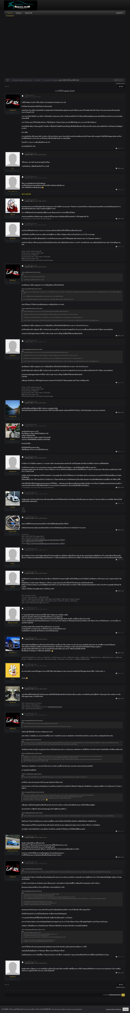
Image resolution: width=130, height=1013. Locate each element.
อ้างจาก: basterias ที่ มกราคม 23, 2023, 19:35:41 (32, 720)
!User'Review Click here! (55, 707)
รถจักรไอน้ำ (13, 531)
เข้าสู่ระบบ (19, 13)
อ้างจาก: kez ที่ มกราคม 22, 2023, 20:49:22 (31, 272)
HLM (77, 80)
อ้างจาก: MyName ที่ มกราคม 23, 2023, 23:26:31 (32, 812)
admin (60, 80)
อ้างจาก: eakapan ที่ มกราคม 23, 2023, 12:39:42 (32, 308)
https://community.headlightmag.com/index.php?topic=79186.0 (45, 540)
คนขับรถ (13, 976)
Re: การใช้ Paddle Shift (30, 153)
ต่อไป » (123, 83)
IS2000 (12, 507)
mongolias (12, 416)
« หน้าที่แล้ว (118, 83)
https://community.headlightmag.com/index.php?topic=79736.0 (45, 543)
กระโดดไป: (105, 994)
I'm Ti (13, 679)
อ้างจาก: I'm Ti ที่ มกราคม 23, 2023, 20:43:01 (31, 774)
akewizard (12, 471)
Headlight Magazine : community (22, 80)
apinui (12, 214)
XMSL (13, 563)
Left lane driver (12, 851)
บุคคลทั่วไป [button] (119, 13)
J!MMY (64, 80)
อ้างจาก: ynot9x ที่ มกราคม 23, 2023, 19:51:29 (32, 753)
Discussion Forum (49, 80)
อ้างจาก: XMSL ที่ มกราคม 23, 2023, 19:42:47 (31, 739)
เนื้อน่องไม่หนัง (13, 623)
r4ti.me (24, 678)
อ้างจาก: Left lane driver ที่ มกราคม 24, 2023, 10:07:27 (33, 929)
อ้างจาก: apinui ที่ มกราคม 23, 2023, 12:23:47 (32, 288)
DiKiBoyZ (13, 110)
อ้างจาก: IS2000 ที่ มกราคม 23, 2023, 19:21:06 (32, 868)
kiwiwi (12, 439)
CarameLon (13, 652)
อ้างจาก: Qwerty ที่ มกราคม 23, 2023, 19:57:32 (32, 891)
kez (12, 168)
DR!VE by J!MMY (71, 80)
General (37, 80)
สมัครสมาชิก (28, 13)
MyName (12, 702)
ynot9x (12, 587)
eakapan (13, 238)
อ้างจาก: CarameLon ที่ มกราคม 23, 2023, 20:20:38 (33, 792)
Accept (126, 1009)
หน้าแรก (10, 13)
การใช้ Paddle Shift (29, 95)
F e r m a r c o (12, 191)
